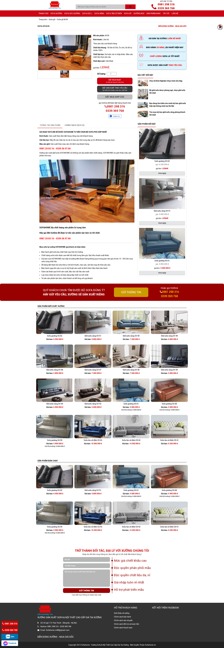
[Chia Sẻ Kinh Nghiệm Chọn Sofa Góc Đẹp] (143, 83)
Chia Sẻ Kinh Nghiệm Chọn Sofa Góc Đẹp (165, 81)
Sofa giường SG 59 (54, 440)
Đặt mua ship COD (114, 97)
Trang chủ (43, 13)
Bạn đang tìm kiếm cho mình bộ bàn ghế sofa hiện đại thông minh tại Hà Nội (167, 104)
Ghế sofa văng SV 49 (169, 336)
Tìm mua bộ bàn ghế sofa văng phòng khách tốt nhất (167, 113)
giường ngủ (139, 13)
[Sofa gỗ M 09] (64, 52)
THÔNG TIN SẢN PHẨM (50, 125)
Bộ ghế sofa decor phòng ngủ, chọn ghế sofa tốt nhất (167, 91)
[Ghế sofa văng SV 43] (92, 390)
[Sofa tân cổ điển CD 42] (131, 426)
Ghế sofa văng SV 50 (131, 336)
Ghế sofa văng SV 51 (162, 211)
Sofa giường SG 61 (162, 261)
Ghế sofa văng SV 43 (93, 404)
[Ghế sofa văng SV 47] (92, 356)
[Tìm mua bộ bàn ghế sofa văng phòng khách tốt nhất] (143, 114)
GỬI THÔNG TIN (131, 292)
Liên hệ (175, 13)
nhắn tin (116, 116)
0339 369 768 (166, 8)
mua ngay (162, 173)
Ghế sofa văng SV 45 (169, 370)
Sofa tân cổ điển (114, 13)
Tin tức (166, 13)
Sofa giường (56, 13)
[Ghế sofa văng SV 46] (131, 356)
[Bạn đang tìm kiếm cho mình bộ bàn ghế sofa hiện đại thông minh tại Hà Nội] (143, 105)
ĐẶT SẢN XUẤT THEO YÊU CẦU (114, 89)
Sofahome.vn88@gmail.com (57, 630)
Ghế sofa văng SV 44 (54, 404)
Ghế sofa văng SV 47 (93, 370)
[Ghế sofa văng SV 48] (54, 356)
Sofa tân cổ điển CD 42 (131, 440)
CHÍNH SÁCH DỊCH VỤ (74, 125)
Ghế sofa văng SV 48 (54, 370)
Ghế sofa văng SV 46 (131, 370)
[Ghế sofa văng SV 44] (54, 390)
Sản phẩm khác (153, 13)
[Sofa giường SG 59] (54, 426)
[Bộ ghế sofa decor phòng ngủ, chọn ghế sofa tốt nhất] (143, 94)
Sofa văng (99, 13)
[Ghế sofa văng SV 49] (169, 322)
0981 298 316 (166, 4)
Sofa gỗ (127, 13)
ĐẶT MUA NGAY (115, 81)
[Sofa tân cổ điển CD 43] (92, 426)
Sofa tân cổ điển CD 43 (93, 440)
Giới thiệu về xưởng (121, 613)
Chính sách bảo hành (122, 617)
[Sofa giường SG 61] (162, 243)
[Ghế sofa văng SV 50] (131, 322)
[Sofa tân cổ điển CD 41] (169, 426)
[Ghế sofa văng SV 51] (162, 193)
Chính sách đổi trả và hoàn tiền (126, 624)
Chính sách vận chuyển (123, 620)
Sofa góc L (87, 13)
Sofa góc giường (72, 13)
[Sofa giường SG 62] (162, 143)
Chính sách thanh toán (123, 628)
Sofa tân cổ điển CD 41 (169, 440)
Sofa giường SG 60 (169, 404)
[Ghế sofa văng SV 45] (169, 356)
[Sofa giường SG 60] (169, 390)
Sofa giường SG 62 (162, 161)
